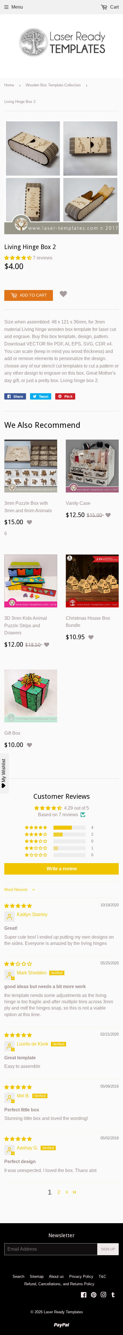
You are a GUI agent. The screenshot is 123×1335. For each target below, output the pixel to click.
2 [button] (58, 1192)
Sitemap (36, 1276)
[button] (18, 257)
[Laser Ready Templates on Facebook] (84, 1295)
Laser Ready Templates (63, 1312)
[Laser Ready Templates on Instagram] (103, 1295)
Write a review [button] (62, 868)
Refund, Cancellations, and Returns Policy (59, 1284)
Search (18, 1276)
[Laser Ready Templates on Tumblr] (113, 1295)
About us (56, 1276)
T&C (102, 1276)
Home (9, 85)
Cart (114, 7)
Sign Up (108, 1249)
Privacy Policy (81, 1276)
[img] (18, 905)
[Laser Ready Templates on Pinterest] (94, 1295)
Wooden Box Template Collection (53, 85)
